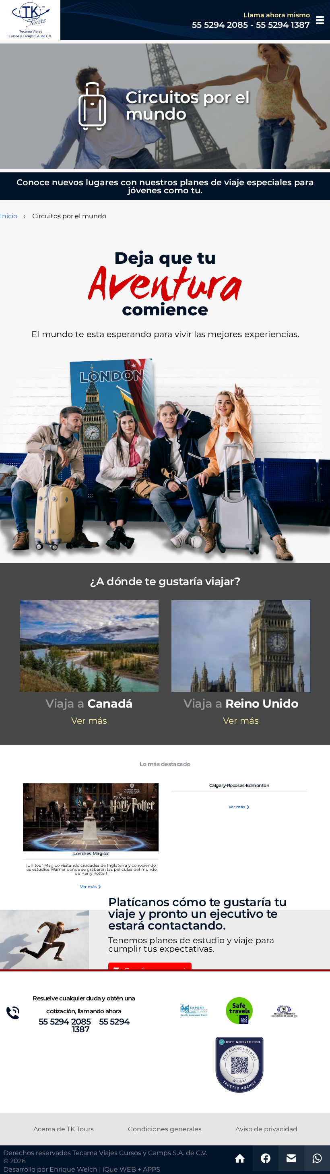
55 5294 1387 (100, 1026)
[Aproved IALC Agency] (194, 1010)
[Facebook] (265, 1158)
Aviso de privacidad (266, 1129)
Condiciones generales (165, 1129)
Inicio (8, 216)
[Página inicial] (240, 1158)
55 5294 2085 (65, 1022)
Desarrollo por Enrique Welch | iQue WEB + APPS (81, 1169)
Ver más (89, 720)
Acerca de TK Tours (63, 1129)
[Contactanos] (291, 1158)
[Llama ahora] (317, 1158)
